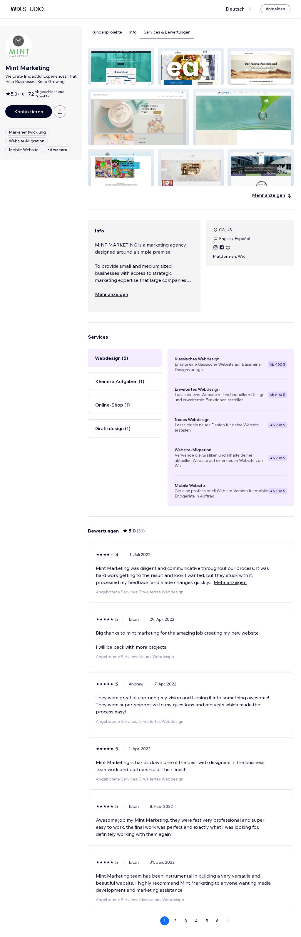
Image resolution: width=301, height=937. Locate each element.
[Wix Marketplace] (27, 9)
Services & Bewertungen (167, 32)
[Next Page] (228, 920)
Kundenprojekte (106, 32)
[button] (121, 66)
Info (133, 32)
